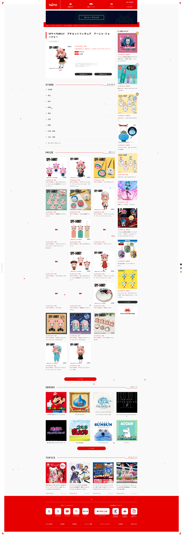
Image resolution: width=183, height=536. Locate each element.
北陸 (49, 119)
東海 (49, 113)
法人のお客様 (49, 524)
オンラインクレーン (54, 143)
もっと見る (80, 379)
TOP (47, 25)
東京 (49, 101)
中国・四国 (51, 131)
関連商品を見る (103, 74)
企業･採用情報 (129, 2)
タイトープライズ (56, 25)
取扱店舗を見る (83, 74)
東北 (49, 95)
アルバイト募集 (88, 524)
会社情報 (62, 524)
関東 (49, 107)
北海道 (50, 89)
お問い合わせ (134, 524)
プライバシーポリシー (105, 524)
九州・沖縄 (51, 137)
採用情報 (74, 524)
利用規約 (121, 524)
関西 (49, 125)
